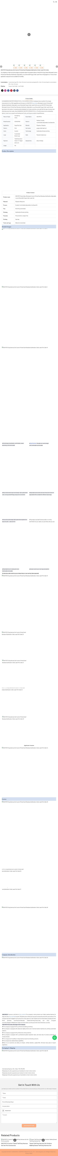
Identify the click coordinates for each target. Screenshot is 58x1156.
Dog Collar (34, 103)
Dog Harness (33, 443)
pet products (23, 1014)
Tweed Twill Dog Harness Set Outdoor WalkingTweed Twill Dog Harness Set (40, 1144)
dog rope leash (12, 1016)
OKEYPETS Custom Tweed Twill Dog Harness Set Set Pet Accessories (14, 1144)
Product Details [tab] (29, 98)
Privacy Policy (28, 1153)
